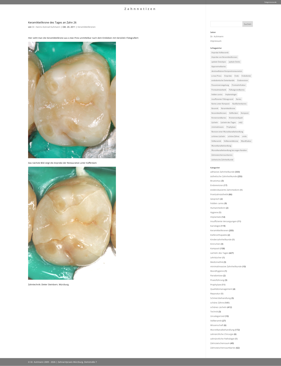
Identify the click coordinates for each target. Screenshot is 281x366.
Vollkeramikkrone (231, 141)
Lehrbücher (216, 257)
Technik (214, 311)
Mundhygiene (217, 271)
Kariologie (215, 225)
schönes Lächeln (218, 136)
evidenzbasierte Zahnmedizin (224, 189)
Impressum (270, 2)
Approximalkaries (218, 66)
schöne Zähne (233, 136)
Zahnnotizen (140, 9)
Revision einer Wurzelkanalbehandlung (227, 131)
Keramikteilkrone (228, 108)
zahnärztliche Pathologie (222, 338)
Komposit (245, 113)
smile (244, 136)
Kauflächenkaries (239, 103)
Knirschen (215, 243)
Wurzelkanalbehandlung (221, 145)
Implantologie (231, 94)
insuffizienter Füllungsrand (222, 99)
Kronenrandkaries (218, 117)
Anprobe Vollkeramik (219, 52)
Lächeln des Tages (228, 122)
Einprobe (228, 76)
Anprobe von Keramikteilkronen (224, 57)
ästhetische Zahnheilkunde (222, 159)
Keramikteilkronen (87, 26)
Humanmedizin (217, 207)
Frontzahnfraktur (239, 85)
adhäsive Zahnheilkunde (222, 171)
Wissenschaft (216, 325)
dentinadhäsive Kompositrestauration (226, 71)
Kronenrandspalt (236, 117)
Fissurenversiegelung (220, 85)
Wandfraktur (246, 141)
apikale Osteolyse (218, 62)
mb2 (240, 122)
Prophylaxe (231, 127)
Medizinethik (216, 262)
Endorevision (242, 80)
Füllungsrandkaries (237, 89)
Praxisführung (217, 280)
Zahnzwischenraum (220, 343)
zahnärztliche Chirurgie (221, 334)
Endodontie (246, 76)
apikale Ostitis (234, 62)
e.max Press (216, 76)
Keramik (214, 108)
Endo (237, 76)
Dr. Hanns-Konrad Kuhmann (46, 26)
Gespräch (215, 199)
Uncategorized (217, 316)
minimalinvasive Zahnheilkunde (226, 266)
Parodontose (216, 275)
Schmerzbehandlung (220, 298)
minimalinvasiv (217, 127)
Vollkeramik (216, 141)
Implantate (215, 217)
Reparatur (215, 293)
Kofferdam (233, 113)
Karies (238, 99)
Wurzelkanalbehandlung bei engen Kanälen (229, 150)
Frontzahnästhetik (218, 89)
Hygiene (214, 212)
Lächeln (214, 122)
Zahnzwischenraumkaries (221, 155)
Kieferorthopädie (218, 235)
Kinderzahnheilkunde (221, 239)
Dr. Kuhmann (216, 36)
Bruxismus (215, 180)
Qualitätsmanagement (221, 289)
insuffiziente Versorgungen (223, 221)
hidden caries (216, 94)
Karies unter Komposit (220, 103)
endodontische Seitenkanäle (222, 80)
